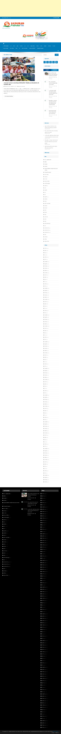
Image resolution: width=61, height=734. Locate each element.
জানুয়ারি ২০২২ (47, 370)
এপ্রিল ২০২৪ (46, 310)
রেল (24, 45)
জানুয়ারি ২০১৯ (47, 450)
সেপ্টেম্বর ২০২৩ (47, 326)
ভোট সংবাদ (46, 216)
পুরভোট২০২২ (46, 196)
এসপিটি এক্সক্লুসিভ (6, 45)
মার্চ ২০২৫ (46, 286)
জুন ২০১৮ (46, 466)
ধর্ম (19, 48)
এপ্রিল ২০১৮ (46, 470)
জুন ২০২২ (46, 359)
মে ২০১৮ (46, 468)
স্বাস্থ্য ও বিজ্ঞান (32, 45)
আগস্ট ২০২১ (46, 381)
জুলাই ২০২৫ (46, 277)
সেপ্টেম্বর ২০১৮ (47, 459)
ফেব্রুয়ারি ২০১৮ (47, 475)
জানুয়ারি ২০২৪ (47, 317)
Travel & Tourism (40, 48)
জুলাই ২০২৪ (46, 303)
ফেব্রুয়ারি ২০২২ (47, 368)
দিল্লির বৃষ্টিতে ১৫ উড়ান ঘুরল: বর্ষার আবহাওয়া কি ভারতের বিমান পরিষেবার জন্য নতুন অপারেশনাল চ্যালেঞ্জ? (53, 102)
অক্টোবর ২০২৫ (47, 270)
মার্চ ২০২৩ (46, 339)
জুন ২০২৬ (46, 252)
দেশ (10, 45)
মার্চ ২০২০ (46, 419)
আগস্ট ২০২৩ (46, 328)
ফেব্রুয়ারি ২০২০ (47, 421)
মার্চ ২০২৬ (46, 259)
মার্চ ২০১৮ (46, 473)
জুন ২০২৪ (46, 306)
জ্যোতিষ (46, 190)
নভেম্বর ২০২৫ (47, 268)
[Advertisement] (30, 8)
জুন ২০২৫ (46, 279)
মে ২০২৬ (46, 254)
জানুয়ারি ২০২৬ (47, 263)
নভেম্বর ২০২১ (47, 375)
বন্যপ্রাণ (45, 45)
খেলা (28, 45)
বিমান (45, 214)
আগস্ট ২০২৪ (46, 301)
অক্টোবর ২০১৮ (47, 457)
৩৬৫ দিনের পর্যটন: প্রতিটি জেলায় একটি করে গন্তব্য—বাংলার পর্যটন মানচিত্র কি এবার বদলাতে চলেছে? (53, 92)
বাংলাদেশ (21, 45)
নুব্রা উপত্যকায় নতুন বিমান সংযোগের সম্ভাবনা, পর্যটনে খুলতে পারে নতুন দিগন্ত (52, 112)
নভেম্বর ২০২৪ (44, 540)
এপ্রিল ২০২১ (46, 390)
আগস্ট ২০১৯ (46, 435)
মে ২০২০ (46, 415)
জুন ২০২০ (46, 412)
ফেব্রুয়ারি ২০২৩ (47, 341)
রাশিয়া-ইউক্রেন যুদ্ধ (47, 223)
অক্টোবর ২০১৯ (47, 430)
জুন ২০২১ (46, 386)
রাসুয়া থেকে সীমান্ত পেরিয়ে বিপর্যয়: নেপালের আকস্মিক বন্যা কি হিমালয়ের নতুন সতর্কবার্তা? (53, 74)
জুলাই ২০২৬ (46, 250)
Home (53, 732)
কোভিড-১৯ (46, 185)
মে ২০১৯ (46, 441)
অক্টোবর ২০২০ (47, 404)
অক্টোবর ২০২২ (47, 350)
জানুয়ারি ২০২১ (47, 397)
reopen (46, 164)
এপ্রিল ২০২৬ (46, 257)
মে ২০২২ (46, 361)
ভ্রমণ (41, 45)
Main (46, 161)
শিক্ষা (45, 234)
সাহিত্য (46, 239)
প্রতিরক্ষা (46, 199)
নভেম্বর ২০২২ (47, 348)
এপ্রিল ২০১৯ (46, 444)
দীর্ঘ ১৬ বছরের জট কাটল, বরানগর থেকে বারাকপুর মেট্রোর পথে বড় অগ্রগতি (53, 83)
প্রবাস (16, 48)
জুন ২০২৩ (46, 332)
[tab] (47, 70)
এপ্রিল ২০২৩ (46, 337)
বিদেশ (14, 45)
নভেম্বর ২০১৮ (47, 455)
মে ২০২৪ (46, 308)
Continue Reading (9, 96)
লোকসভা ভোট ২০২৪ (47, 232)
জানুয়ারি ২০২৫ (47, 290)
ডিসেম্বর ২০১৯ (47, 426)
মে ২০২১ (46, 388)
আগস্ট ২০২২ (46, 355)
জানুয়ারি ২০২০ (47, 424)
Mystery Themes (55, 731)
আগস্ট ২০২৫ (46, 274)
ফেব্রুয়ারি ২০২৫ (47, 288)
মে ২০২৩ (46, 335)
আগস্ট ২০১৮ (46, 461)
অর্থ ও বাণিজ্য (12, 48)
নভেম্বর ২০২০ (47, 401)
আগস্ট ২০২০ (46, 408)
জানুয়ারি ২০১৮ (47, 477)
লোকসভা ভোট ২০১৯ (47, 230)
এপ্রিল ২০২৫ (46, 283)
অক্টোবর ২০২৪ (47, 297)
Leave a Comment (22, 86)
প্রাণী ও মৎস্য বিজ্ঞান (24, 48)
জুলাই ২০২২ (46, 357)
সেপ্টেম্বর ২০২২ (47, 352)
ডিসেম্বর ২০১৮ (44, 698)
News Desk (14, 86)
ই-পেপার (54, 45)
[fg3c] (35, 34)
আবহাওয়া (49, 45)
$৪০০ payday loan (48, 159)
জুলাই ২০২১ (43, 629)
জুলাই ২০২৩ (46, 330)
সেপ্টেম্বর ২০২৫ (47, 272)
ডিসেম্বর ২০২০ (47, 399)
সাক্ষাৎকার (46, 236)
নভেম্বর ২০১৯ (47, 428)
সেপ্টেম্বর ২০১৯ (47, 432)
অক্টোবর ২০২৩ (47, 323)
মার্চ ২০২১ (46, 392)
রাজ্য (17, 45)
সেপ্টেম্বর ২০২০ (47, 406)
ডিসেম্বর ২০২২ (47, 346)
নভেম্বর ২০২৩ (47, 321)
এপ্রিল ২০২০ (46, 417)
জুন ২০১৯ (46, 439)
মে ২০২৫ (46, 281)
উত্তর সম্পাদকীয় (5, 48)
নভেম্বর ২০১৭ (47, 481)
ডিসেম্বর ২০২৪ (47, 292)
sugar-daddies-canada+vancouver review (51, 169)
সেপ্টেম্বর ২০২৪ (47, 299)
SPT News (50, 78)
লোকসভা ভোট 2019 (32, 48)
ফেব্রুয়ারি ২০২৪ (44, 560)
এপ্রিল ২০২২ (46, 363)
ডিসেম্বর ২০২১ (47, 372)
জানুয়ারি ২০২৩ (47, 343)
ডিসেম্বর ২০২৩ (47, 319)
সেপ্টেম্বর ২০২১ (47, 379)
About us (57, 732)
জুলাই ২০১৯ (46, 437)
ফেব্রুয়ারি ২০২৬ (47, 261)
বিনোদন (38, 45)
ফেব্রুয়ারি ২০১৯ (47, 448)
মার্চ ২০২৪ (46, 312)
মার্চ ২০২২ (46, 366)
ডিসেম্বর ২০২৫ (47, 266)
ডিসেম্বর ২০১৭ (47, 479)
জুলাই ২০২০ (46, 410)
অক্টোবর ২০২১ (47, 377)
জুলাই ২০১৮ (46, 464)
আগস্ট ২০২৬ (46, 248)
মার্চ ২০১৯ (46, 446)
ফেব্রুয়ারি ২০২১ (47, 395)
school (46, 166)
